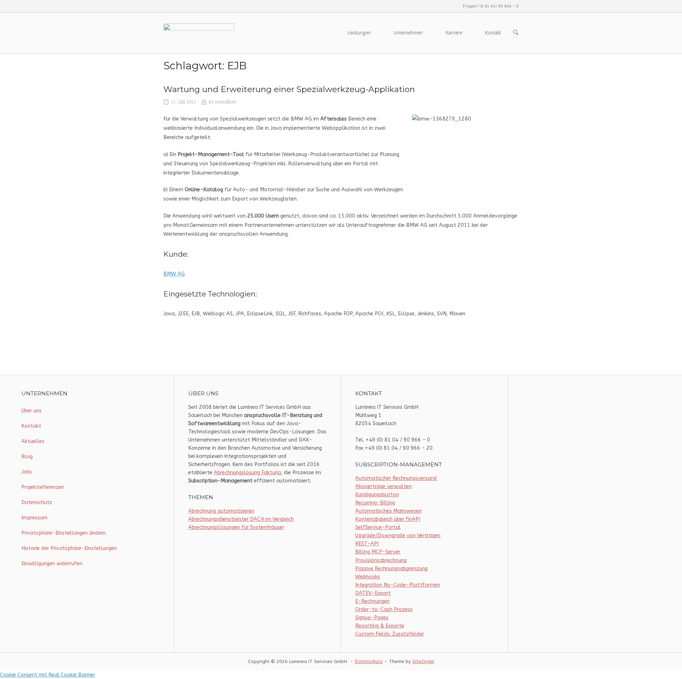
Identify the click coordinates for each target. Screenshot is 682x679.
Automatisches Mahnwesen (388, 511)
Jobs (26, 472)
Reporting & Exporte (379, 626)
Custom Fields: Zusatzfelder (389, 634)
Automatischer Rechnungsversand (396, 478)
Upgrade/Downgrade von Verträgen (397, 536)
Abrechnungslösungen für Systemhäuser (236, 527)
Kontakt (493, 33)
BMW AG (174, 274)
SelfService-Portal (378, 527)
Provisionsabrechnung (381, 560)
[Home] (198, 33)
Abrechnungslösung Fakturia (247, 473)
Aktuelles (32, 441)
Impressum (34, 518)
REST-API (367, 544)
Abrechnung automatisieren (221, 511)
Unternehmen (408, 33)
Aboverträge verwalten (383, 486)
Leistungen (359, 33)
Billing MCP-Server (377, 552)
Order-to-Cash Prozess (384, 609)
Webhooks (367, 577)
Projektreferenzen (42, 487)
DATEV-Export (373, 593)
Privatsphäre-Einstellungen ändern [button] (63, 533)
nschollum (225, 102)
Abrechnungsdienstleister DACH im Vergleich (241, 519)
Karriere (453, 33)
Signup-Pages (372, 618)
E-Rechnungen (372, 601)
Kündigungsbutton (377, 495)
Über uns (31, 411)
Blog (27, 457)
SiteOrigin (423, 661)
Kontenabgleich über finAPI (387, 519)
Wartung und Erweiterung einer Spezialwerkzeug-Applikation (289, 89)
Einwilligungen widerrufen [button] (51, 564)
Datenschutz (36, 502)
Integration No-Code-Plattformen (397, 585)
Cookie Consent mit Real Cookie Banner (47, 675)
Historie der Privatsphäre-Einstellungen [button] (69, 548)
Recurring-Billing (375, 503)
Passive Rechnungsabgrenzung (391, 569)
